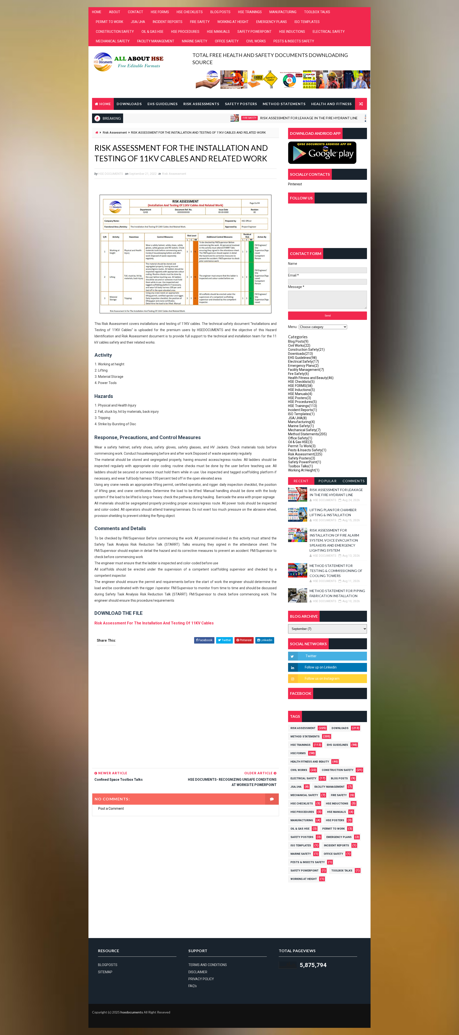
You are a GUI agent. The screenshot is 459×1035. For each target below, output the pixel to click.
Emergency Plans (303, 366)
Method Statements (284, 104)
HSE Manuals (300, 394)
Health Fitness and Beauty (310, 378)
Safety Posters (241, 104)
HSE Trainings (302, 406)
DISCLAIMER (197, 972)
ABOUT (114, 12)
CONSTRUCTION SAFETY (115, 32)
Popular (327, 481)
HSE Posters (299, 398)
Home (105, 104)
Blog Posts (298, 341)
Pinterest (295, 184)
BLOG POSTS (220, 12)
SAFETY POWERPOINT (254, 32)
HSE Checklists (301, 382)
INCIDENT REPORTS (167, 22)
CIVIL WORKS (256, 41)
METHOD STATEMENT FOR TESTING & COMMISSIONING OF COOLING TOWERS (336, 571)
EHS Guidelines (163, 104)
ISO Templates (301, 414)
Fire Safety (222, 118)
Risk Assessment (115, 132)
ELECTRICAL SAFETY (329, 32)
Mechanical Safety (304, 430)
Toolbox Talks (300, 466)
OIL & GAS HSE (153, 32)
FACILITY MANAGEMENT (155, 41)
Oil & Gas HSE (300, 442)
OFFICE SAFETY (227, 41)
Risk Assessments (201, 104)
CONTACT (135, 12)
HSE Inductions (301, 390)
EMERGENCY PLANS (271, 22)
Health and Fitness (331, 104)
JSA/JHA (138, 22)
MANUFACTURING (282, 12)
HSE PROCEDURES (185, 32)
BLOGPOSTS (107, 965)
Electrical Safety (303, 361)
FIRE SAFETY (200, 22)
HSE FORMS (160, 12)
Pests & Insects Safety (307, 450)
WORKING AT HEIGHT (233, 22)
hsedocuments (131, 1012)
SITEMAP (105, 972)
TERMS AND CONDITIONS (207, 965)
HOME (96, 12)
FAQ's (192, 986)
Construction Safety (363, 118)
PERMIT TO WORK (109, 22)
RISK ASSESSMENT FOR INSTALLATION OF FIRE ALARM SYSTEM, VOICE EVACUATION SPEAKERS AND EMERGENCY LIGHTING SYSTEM (334, 540)
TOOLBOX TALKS (317, 12)
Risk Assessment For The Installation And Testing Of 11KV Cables (154, 623)
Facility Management (306, 370)
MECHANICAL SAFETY (113, 41)
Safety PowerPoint (304, 462)
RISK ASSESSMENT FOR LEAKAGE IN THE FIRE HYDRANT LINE (281, 118)
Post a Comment (111, 808)
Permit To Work (302, 446)
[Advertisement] (185, 708)
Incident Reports (302, 410)
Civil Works (299, 345)
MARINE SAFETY (194, 41)
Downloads (129, 104)
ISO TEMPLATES (307, 22)
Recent (301, 481)
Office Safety (300, 438)
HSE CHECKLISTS (190, 12)
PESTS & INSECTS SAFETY (293, 41)
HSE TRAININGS (250, 12)
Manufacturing (301, 422)
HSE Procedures (302, 402)
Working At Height (303, 470)
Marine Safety (301, 426)
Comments (354, 481)
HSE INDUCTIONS (292, 32)
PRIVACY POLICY (201, 979)
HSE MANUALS (218, 32)
